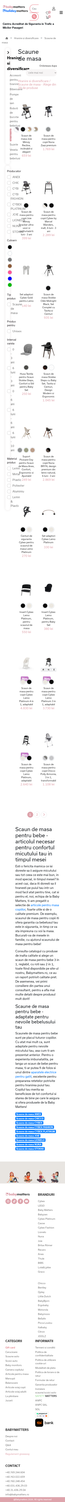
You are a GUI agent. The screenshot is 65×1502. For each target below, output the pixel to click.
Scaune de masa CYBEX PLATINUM (35, 1131)
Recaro (42, 1249)
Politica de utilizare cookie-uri (45, 1361)
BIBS (40, 1262)
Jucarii (8, 1400)
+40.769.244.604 (15, 1472)
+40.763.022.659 (15, 1476)
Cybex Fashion (46, 1227)
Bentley (42, 1287)
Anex (41, 1254)
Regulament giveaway (17, 1453)
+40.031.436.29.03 (16, 1485)
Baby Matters (45, 1210)
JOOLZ (42, 1336)
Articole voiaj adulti (15, 1391)
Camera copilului (14, 1369)
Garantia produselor (46, 1384)
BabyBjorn (43, 1300)
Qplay (41, 1292)
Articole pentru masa (17, 1374)
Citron (41, 1331)
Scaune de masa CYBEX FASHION (34, 1127)
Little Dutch (44, 1296)
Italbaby (42, 1327)
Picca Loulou (45, 1322)
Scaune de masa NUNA (28, 1144)
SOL (37, 1409)
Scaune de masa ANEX (28, 1114)
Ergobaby (43, 1305)
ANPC (38, 1400)
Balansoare (11, 1382)
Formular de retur (45, 1380)
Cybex (41, 1201)
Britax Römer (45, 1245)
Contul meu (11, 1449)
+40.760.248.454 (15, 1481)
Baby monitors (13, 1365)
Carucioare (11, 1352)
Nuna (41, 1236)
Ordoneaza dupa (48, 65)
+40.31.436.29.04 (15, 1489)
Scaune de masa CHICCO (30, 1118)
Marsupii (10, 1378)
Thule (41, 1258)
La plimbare (11, 1396)
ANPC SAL (41, 1404)
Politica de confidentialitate (44, 1354)
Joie (40, 1240)
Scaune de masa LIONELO (30, 1140)
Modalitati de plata (45, 1367)
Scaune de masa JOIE (28, 1136)
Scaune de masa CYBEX (29, 1123)
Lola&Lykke (44, 1267)
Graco (41, 1271)
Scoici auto (11, 1360)
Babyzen (42, 1214)
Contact (9, 1440)
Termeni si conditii (45, 1347)
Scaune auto (12, 1356)
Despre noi (11, 1436)
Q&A (8, 1445)
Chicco (42, 1283)
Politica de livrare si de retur (47, 1374)
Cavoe (41, 1223)
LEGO (41, 1205)
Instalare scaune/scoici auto (46, 1392)
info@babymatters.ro (17, 1494)
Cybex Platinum (46, 1218)
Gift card (10, 1347)
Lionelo (42, 1232)
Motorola (43, 1309)
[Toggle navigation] (61, 13)
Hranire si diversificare (26, 38)
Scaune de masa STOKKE (30, 1148)
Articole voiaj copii (15, 1387)
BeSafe (42, 1318)
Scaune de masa (11, 135)
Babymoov (44, 1314)
